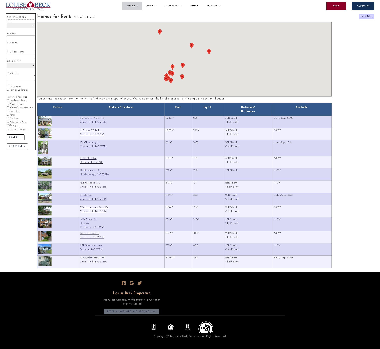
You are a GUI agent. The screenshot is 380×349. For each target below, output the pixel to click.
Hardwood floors (18, 100)
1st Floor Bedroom (18, 129)
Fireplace (13, 118)
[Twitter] (140, 283)
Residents (212, 6)
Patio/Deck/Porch (18, 122)
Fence (12, 115)
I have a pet (15, 86)
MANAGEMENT (171, 6)
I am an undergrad (18, 90)
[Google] (132, 283)
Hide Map (366, 16)
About (150, 6)
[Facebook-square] (124, 283)
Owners (194, 6)
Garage (13, 125)
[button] (182, 77)
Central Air (14, 111)
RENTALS (131, 6)
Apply (336, 6)
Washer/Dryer (16, 104)
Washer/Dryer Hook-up (21, 108)
